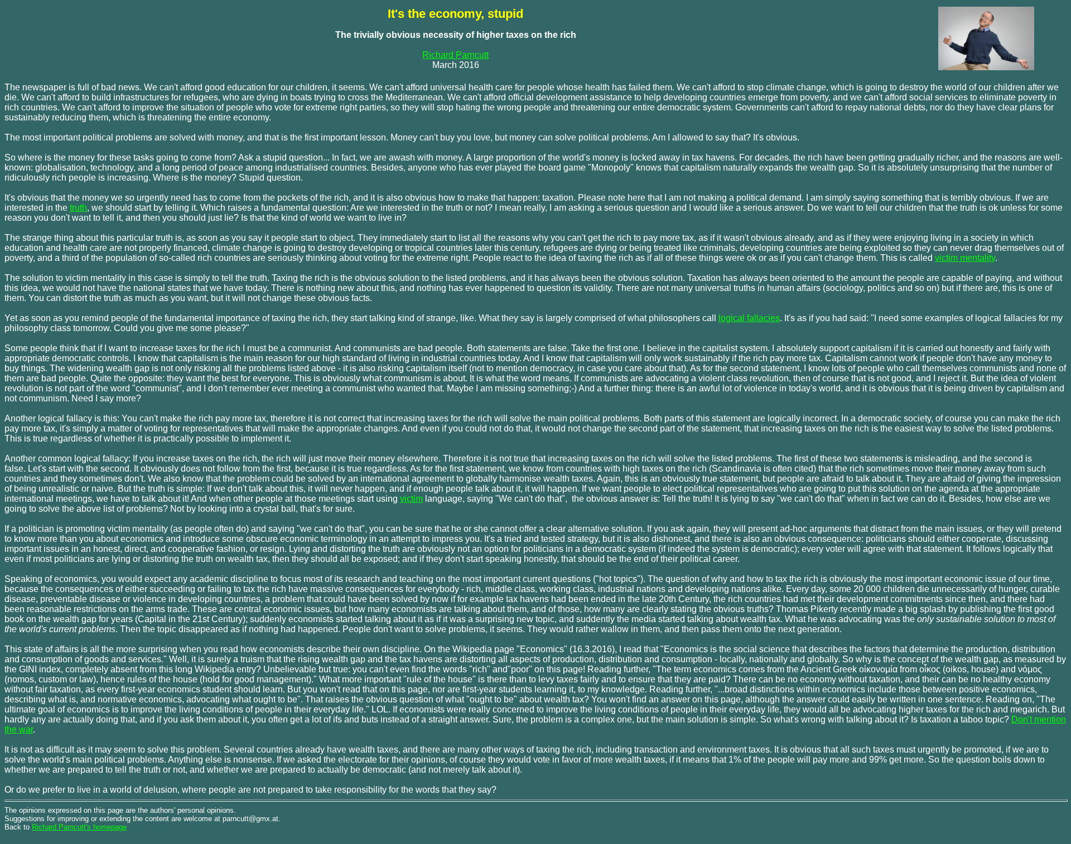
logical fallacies (749, 318)
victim (411, 498)
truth (78, 207)
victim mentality (965, 258)
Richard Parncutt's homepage (79, 827)
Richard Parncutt (455, 55)
